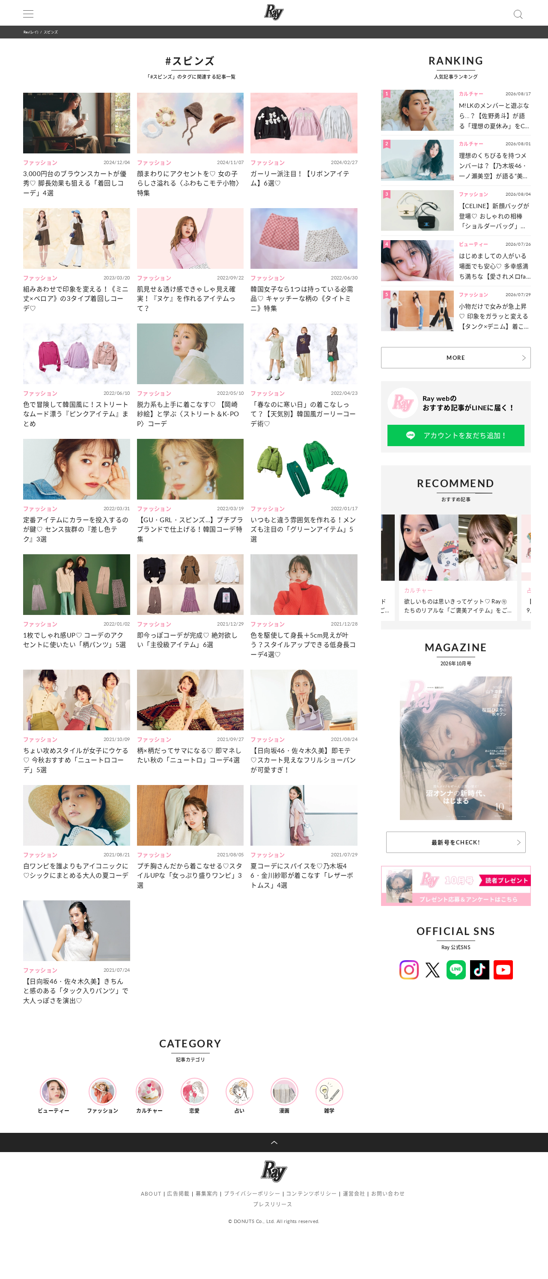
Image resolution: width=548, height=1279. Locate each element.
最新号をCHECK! (456, 842)
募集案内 (207, 1193)
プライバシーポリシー (252, 1193)
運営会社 (354, 1193)
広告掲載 (178, 1193)
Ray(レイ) (31, 31)
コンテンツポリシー (311, 1193)
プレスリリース (272, 1204)
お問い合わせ (388, 1193)
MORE (456, 357)
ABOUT (151, 1193)
